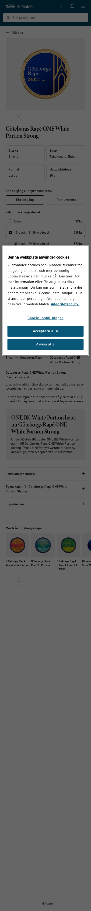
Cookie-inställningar (45, 318)
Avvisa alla (45, 344)
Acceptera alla (45, 331)
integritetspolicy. (65, 304)
